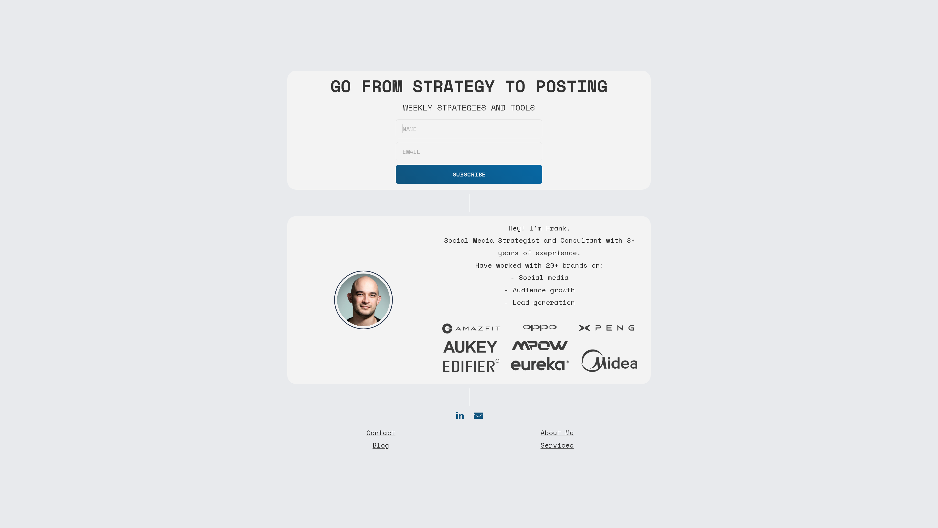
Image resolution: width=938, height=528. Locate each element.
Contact (380, 433)
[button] (460, 415)
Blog (381, 445)
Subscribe (469, 174)
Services (557, 445)
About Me (557, 433)
